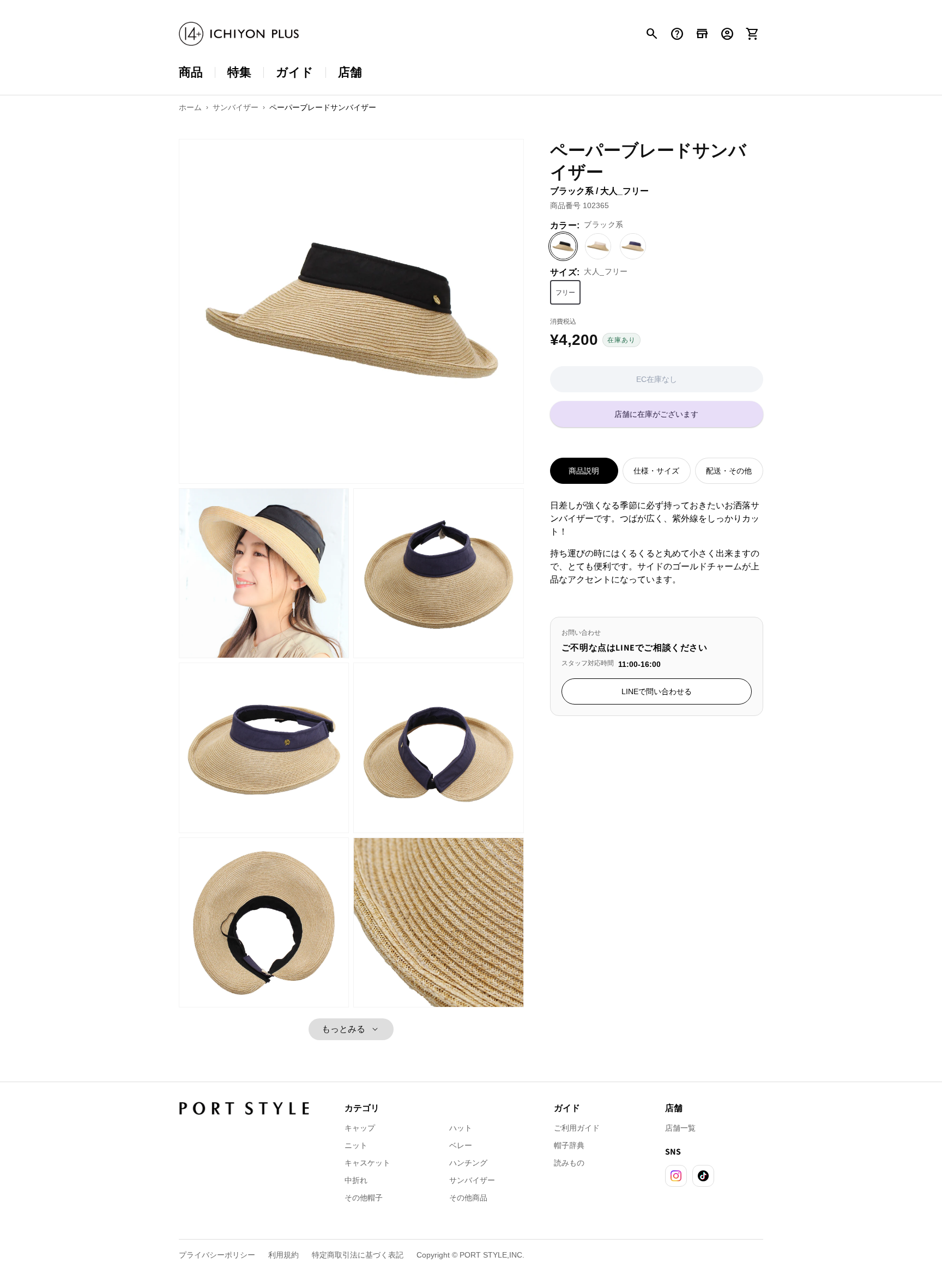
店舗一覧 (680, 1128)
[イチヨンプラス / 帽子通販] (239, 34)
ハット (460, 1128)
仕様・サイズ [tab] (656, 470)
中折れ (356, 1180)
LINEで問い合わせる (656, 691)
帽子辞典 (569, 1145)
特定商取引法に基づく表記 (357, 1254)
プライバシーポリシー (217, 1254)
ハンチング (468, 1162)
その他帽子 (364, 1197)
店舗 (350, 72)
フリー (565, 292)
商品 (191, 72)
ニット (356, 1145)
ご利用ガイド (577, 1128)
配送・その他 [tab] (729, 470)
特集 (239, 72)
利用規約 (283, 1254)
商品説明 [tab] (584, 470)
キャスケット (367, 1162)
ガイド (294, 72)
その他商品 (468, 1197)
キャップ (360, 1128)
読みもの (569, 1162)
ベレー (460, 1145)
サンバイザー (472, 1180)
